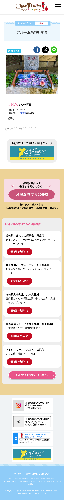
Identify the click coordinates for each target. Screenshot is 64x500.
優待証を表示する (19, 251)
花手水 (20, 129)
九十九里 (15, 51)
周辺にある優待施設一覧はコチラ (32, 375)
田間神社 (22, 113)
